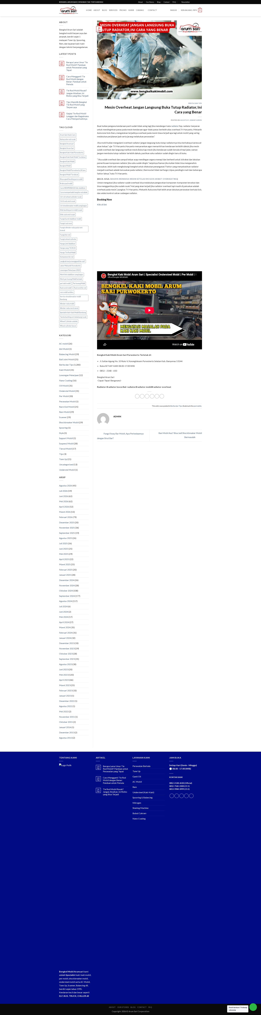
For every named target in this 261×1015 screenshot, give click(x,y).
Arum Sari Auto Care (67, 135)
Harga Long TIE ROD (68, 248)
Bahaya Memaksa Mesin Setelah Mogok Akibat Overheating (143, 179)
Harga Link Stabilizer (67, 244)
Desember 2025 (66, 522)
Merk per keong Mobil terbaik (71, 279)
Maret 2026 (64, 511)
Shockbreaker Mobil (69, 422)
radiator (174, 126)
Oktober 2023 (66, 653)
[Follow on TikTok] (181, 796)
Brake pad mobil (66, 183)
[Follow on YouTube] (191, 796)
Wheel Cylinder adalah (68, 321)
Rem (135, 787)
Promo (123, 10)
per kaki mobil (65, 283)
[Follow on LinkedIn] (186, 796)
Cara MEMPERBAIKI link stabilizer (73, 188)
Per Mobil (64, 396)
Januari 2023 (65, 695)
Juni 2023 (63, 669)
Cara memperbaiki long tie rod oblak (73, 192)
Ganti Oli (137, 776)
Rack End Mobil (66, 406)
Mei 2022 (63, 711)
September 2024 (67, 596)
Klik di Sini (102, 204)
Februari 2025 (65, 569)
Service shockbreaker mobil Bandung (70, 297)
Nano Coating (65, 380)
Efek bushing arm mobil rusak (71, 210)
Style (61, 433)
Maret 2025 (64, 564)
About (140, 2)
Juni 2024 (63, 611)
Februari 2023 (65, 690)
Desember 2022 (66, 701)
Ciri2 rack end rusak (67, 201)
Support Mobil (66, 438)
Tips (61, 454)
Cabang (140, 10)
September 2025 (67, 533)
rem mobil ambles (66, 292)
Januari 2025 (65, 575)
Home (89, 10)
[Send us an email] (200, 2)
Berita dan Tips (66, 364)
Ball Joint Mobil (66, 359)
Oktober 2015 (66, 722)
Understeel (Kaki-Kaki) (143, 792)
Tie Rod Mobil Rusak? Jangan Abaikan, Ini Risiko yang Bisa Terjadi (77, 93)
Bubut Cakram (139, 813)
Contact (167, 2)
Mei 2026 (63, 501)
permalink (197, 406)
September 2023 (67, 659)
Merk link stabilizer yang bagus (71, 274)
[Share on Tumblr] (162, 396)
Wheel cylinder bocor (68, 326)
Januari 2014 (65, 727)
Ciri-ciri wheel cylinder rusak (71, 197)
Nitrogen (137, 802)
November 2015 (67, 716)
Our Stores (150, 2)
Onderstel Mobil (67, 391)
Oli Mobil (63, 385)
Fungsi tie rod (65, 235)
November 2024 (67, 585)
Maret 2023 (64, 685)
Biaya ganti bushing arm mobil (71, 179)
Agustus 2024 (65, 601)
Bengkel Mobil (65, 166)
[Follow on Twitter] (198, 2)
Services (113, 10)
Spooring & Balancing (143, 797)
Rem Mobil (64, 412)
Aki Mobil (64, 349)
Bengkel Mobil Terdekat (69, 175)
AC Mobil (137, 781)
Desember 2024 (66, 580)
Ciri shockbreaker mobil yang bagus (73, 206)
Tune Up (63, 459)
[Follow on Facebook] (193, 2)
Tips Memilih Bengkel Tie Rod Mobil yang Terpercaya (76, 104)
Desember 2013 (66, 732)
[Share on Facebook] (137, 396)
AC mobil (63, 343)
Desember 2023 (66, 643)
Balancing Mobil (67, 354)
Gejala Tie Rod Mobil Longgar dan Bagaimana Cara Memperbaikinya (77, 116)
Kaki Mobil (64, 370)
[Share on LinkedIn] (157, 396)
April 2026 (64, 506)
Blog (158, 2)
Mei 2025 (63, 554)
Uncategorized (66, 464)
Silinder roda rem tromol (69, 308)
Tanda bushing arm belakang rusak (73, 317)
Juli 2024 (63, 606)
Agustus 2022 (65, 706)
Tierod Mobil (65, 448)
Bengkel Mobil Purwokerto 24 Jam (73, 170)
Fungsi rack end (66, 223)
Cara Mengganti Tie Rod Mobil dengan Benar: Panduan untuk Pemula (76, 80)
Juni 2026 (63, 496)
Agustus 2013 (65, 737)
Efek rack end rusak (67, 214)
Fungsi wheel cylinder (68, 239)
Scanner (62, 417)
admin (199, 120)
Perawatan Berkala (141, 766)
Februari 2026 (65, 517)
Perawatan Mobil (67, 401)
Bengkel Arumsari (67, 144)
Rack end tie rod (80, 288)
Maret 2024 (64, 627)
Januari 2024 (65, 638)
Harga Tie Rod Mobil (67, 252)
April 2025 (64, 559)
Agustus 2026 (65, 485)
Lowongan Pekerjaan (69, 375)
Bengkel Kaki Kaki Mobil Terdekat (73, 157)
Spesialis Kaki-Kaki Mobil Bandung (73, 312)
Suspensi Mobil (66, 443)
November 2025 (67, 527)
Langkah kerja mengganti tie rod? (72, 261)
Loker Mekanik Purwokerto (70, 266)
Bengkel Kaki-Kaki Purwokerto (71, 152)
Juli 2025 (63, 543)
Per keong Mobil (79, 283)
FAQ (174, 2)
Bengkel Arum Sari (67, 148)
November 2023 (67, 648)
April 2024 (64, 622)
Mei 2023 (63, 674)
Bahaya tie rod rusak (68, 139)
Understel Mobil (67, 469)
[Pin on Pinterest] (152, 396)
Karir (131, 10)
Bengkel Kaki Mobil (67, 161)
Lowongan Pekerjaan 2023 (70, 270)
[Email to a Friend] (147, 396)
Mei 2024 (63, 617)
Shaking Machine (140, 808)
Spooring (63, 427)
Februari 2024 (65, 632)
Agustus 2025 (65, 538)
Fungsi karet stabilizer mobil (70, 219)
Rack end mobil (66, 288)
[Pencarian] (83, 10)
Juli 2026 (63, 491)
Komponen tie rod (66, 257)
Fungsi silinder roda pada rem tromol (71, 228)
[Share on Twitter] (142, 396)
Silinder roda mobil (67, 304)
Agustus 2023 (65, 664)
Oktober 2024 (66, 590)
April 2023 (64, 680)
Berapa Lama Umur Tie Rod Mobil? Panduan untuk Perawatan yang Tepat (77, 66)
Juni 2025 (63, 548)
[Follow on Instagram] (195, 2)
